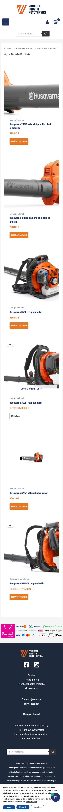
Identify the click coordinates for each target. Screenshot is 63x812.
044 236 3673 (34, 738)
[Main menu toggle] (5, 21)
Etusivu (7, 48)
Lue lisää (15, 416)
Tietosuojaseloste (31, 699)
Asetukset (37, 807)
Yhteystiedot (31, 688)
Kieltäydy (23, 807)
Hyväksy (9, 807)
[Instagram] (36, 664)
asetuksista (31, 801)
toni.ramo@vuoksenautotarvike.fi (31, 734)
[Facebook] (26, 664)
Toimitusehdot (31, 703)
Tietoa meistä (31, 679)
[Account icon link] (47, 22)
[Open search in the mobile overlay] (33, 33)
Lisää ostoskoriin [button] (19, 141)
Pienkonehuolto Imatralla (31, 683)
